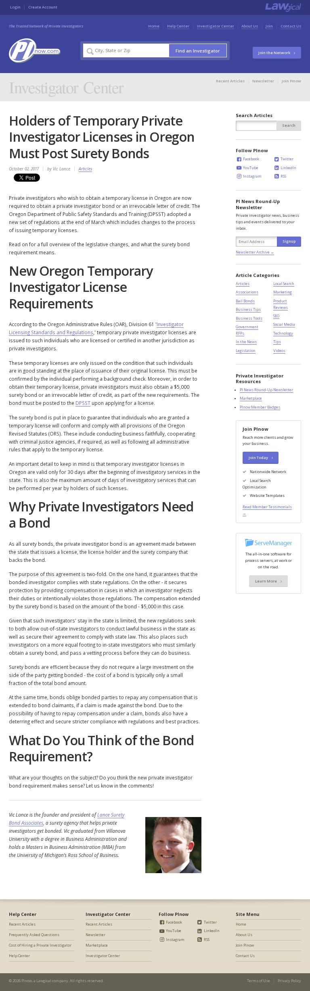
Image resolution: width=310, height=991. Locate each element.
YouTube (250, 167)
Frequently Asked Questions (34, 934)
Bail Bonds (245, 301)
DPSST (82, 403)
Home (153, 26)
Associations (247, 292)
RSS (283, 176)
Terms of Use (258, 980)
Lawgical (43, 980)
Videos (279, 350)
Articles (85, 169)
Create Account (42, 7)
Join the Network (274, 52)
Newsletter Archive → (255, 252)
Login (15, 7)
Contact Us (291, 26)
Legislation (246, 350)
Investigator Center (215, 26)
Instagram (252, 176)
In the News (246, 341)
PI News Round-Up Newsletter (266, 389)
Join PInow (291, 81)
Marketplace (251, 398)
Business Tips (248, 309)
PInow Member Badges (260, 407)
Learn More (266, 581)
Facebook (250, 158)
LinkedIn (288, 167)
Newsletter (263, 81)
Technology (283, 333)
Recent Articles (230, 81)
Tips (277, 341)
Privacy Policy (289, 980)
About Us (249, 26)
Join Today (259, 457)
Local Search (283, 283)
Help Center (178, 26)
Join (269, 26)
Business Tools (249, 318)
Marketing (282, 292)
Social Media (284, 324)
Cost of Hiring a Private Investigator (40, 945)
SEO (276, 315)
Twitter (286, 158)
